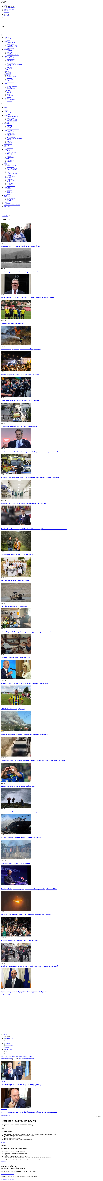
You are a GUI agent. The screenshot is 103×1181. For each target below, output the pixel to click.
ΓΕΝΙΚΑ (9, 182)
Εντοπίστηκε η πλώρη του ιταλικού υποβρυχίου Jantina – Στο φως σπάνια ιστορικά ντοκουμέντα (30, 272)
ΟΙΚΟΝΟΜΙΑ (10, 57)
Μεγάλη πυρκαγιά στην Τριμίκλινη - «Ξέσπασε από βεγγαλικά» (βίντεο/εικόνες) (25, 734)
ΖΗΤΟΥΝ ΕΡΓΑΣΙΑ (12, 168)
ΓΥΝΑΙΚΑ (9, 91)
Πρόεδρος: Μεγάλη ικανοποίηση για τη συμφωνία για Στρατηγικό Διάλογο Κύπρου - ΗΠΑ (29, 889)
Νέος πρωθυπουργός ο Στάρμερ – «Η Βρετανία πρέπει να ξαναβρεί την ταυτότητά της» (27, 297)
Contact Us (30, 1056)
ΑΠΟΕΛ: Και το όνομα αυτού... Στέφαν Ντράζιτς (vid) (18, 786)
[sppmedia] (4, 1034)
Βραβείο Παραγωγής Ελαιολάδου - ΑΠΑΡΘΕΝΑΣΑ (17, 554)
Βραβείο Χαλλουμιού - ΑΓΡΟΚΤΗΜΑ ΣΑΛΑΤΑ (16, 580)
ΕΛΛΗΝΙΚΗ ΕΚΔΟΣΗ (9, 8)
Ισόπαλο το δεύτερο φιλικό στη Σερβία (12, 323)
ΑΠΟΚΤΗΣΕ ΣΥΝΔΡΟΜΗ (7, 1174)
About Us (25, 1056)
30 (10, 994)
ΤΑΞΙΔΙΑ (9, 94)
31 (12, 994)
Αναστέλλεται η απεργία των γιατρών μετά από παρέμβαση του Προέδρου (23, 503)
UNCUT (9, 201)
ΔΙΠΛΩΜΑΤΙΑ (10, 48)
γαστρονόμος (7, 10)
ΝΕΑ (8, 84)
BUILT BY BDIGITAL (6, 1059)
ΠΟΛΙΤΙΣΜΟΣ (7, 74)
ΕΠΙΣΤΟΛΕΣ (7, 206)
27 (7, 994)
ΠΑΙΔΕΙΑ (9, 38)
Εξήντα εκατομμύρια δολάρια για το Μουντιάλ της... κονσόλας (20, 400)
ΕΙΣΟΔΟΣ (6, 15)
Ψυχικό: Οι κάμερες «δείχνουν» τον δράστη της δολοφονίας (19, 426)
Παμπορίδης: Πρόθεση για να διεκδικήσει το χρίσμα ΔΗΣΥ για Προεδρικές (29, 1112)
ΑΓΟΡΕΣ (9, 61)
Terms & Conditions (9, 1056)
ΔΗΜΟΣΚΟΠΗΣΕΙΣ (12, 46)
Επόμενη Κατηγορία (5, 1115)
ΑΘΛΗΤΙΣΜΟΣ (8, 49)
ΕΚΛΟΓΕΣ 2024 (11, 44)
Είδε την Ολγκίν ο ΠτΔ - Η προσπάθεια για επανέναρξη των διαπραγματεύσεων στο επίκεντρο (29, 632)
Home (5, 5)
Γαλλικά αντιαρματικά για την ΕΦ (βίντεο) (14, 606)
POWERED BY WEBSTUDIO (27, 1059)
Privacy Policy (18, 1056)
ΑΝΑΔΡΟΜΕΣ (10, 183)
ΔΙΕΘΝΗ (9, 53)
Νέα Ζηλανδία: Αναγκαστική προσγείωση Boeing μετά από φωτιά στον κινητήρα (26, 914)
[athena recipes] (8, 1049)
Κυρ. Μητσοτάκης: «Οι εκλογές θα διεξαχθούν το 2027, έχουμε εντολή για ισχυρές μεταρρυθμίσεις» (31, 452)
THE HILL (9, 101)
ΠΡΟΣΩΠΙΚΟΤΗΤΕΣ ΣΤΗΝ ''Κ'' (12, 205)
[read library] (7, 1053)
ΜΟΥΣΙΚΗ (9, 78)
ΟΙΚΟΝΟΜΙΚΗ (8, 56)
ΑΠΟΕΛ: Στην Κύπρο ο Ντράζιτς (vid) (13, 709)
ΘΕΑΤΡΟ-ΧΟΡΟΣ (11, 76)
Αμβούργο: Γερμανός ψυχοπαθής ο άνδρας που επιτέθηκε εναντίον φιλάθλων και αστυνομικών (30, 966)
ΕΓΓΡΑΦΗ (3, 1142)
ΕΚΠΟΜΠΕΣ (7, 196)
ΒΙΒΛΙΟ (9, 80)
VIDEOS (6, 202)
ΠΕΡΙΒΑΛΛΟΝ (8, 144)
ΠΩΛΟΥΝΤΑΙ (10, 167)
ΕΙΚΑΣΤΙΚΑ (10, 79)
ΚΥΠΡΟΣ (6, 37)
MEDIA (6, 195)
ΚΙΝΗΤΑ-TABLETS (12, 86)
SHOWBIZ (9, 93)
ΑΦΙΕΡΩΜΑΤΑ (7, 177)
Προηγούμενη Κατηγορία (7, 1087)
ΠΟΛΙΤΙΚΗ (7, 41)
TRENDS (9, 65)
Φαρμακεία (6, 12)
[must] (5, 1041)
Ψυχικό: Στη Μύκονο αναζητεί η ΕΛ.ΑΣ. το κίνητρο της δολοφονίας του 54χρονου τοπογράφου (30, 477)
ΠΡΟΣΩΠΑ (10, 184)
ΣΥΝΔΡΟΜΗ (4, 1161)
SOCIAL (9, 87)
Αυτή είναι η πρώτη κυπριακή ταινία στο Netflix (16, 657)
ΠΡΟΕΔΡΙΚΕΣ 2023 (12, 45)
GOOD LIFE (7, 90)
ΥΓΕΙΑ (8, 40)
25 (4, 994)
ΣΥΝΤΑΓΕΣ (10, 95)
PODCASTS (10, 199)
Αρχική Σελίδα (4, 216)
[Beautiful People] (8, 1045)
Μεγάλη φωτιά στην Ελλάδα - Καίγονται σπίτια (15, 863)
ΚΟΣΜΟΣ (6, 71)
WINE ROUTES (11, 198)
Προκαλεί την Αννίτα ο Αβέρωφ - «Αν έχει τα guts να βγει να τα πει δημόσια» (24, 683)
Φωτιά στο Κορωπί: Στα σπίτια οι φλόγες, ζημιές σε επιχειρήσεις (21, 837)
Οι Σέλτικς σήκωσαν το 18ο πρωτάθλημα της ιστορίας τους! (19, 940)
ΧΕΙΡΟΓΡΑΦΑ (10, 82)
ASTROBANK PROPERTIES (14, 64)
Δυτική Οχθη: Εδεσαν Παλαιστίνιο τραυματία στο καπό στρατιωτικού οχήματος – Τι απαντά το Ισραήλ (33, 760)
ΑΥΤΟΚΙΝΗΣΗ (11, 88)
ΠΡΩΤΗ (6, 110)
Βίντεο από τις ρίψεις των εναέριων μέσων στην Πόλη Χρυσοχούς (21, 349)
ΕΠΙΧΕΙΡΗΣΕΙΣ (11, 60)
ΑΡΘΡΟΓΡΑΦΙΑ (11, 99)
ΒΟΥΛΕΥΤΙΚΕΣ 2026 (12, 42)
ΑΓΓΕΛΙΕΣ (6, 164)
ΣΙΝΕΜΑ (9, 75)
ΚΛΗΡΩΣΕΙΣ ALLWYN (13, 55)
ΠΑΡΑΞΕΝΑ (10, 72)
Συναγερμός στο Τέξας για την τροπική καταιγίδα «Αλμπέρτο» (20, 812)
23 (2, 994)
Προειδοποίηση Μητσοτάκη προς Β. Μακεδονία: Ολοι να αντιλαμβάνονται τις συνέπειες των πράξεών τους (34, 529)
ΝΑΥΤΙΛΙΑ (10, 68)
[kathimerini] (7, 1043)
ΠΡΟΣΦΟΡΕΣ (7, 203)
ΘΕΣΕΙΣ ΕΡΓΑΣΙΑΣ (12, 169)
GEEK (5, 83)
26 (6, 994)
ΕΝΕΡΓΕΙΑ (9, 67)
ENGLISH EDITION (9, 9)
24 (3, 994)
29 (9, 994)
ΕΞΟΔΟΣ (9, 97)
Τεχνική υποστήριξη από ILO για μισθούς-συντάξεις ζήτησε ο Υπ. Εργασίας (24, 992)
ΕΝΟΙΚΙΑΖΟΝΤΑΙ (11, 165)
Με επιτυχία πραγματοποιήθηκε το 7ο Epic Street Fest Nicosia (20, 374)
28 (8, 994)
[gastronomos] (7, 1051)
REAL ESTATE (10, 59)
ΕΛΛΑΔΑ (9, 52)
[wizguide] (6, 1047)
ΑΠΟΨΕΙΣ (6, 98)
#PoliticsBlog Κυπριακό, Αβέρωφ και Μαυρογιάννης (21, 1085)
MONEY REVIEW (11, 63)
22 (1, 994)
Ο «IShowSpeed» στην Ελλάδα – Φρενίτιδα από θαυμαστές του (20, 246)
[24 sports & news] (8, 1038)
